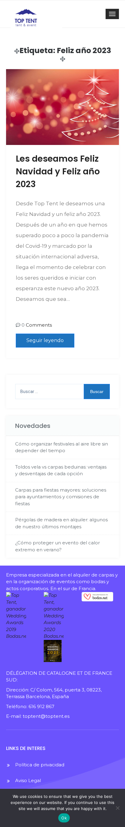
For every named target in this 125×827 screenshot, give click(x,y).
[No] (117, 808)
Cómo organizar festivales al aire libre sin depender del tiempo (61, 447)
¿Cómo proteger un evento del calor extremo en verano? (57, 546)
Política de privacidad (39, 765)
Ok (64, 817)
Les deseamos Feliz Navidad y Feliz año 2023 (58, 171)
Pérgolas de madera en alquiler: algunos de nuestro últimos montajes (61, 523)
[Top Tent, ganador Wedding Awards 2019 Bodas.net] (22, 616)
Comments (39, 325)
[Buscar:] (62, 391)
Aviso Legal (28, 780)
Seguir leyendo (45, 340)
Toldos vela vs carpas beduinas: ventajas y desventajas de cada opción (60, 470)
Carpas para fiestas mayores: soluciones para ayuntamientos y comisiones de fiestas (60, 496)
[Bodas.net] (97, 596)
